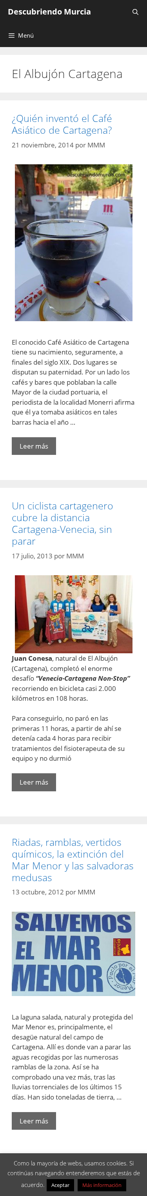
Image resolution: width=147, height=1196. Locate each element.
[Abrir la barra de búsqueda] (135, 12)
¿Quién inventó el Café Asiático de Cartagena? (62, 123)
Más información (102, 1185)
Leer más (34, 446)
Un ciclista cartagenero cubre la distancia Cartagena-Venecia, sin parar (62, 523)
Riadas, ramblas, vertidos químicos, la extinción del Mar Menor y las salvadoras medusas (73, 859)
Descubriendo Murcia (49, 11)
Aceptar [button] (60, 1185)
